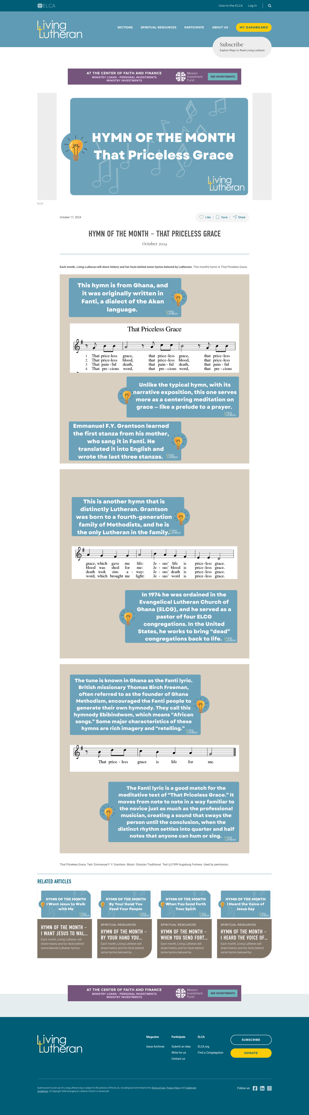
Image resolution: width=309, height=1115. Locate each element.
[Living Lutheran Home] (59, 29)
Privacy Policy (173, 1087)
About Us (220, 27)
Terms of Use (158, 1087)
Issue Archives (155, 1046)
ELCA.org (203, 1046)
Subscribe (251, 1039)
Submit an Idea (181, 1046)
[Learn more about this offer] (154, 83)
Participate (194, 27)
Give (231, 5)
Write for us (178, 1052)
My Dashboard (254, 27)
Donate (251, 1053)
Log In (252, 5)
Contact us (178, 1058)
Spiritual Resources (158, 27)
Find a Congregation (210, 1052)
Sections (125, 27)
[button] (269, 5)
